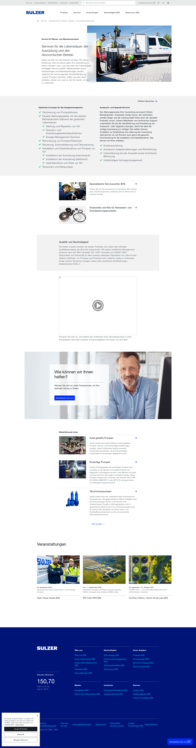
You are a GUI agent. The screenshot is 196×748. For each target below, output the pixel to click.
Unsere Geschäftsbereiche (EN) (86, 664)
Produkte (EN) (139, 655)
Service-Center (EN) (141, 666)
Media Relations (53, 3)
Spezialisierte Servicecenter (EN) (107, 183)
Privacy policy (20, 724)
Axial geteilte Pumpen (101, 437)
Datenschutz (100, 724)
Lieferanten (64, 3)
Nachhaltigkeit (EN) (112, 12)
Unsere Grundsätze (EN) (143, 698)
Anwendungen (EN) (141, 659)
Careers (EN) (138, 690)
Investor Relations (40, 3)
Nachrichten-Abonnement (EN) (87, 694)
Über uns (29, 3)
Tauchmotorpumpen (100, 491)
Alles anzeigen (96, 524)
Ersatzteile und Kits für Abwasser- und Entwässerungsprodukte (110, 209)
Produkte (64, 12)
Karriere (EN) (74, 3)
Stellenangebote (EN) (142, 694)
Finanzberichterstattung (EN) (116, 690)
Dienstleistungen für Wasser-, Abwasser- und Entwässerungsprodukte (71, 21)
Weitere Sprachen (146, 101)
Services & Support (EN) (143, 663)
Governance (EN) (111, 669)
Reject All (20, 734)
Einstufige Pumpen (100, 461)
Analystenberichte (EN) (113, 694)
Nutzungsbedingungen (82, 724)
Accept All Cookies (20, 729)
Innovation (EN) (81, 669)
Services (77, 12)
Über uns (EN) (80, 655)
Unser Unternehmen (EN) (85, 659)
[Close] (37, 715)
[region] (21, 729)
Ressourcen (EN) (132, 12)
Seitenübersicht (151, 724)
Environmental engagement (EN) (115, 660)
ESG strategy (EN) (111, 655)
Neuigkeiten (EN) (81, 690)
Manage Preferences (21, 740)
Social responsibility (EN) (114, 665)
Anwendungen (92, 12)
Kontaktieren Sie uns (64, 398)
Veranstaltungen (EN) (83, 673)
